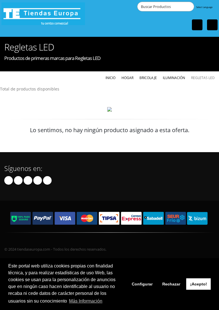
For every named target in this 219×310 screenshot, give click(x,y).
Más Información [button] (85, 301)
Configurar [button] (142, 284)
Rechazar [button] (171, 284)
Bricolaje (148, 77)
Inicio (110, 77)
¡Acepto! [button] (198, 284)
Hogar (127, 77)
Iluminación (174, 77)
